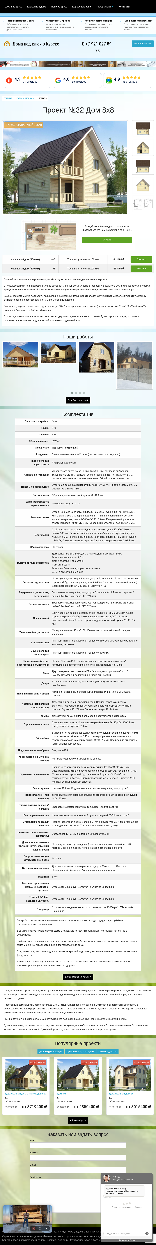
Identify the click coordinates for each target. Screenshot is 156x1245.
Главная (8, 98)
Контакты (124, 6)
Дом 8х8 (61, 1093)
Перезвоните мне (142, 43)
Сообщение (35, 1177)
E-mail (33, 1165)
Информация (103, 6)
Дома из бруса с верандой (50, 1052)
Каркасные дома (36, 6)
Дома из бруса (13, 6)
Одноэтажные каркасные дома (80, 1052)
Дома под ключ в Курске (35, 44)
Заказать (141, 259)
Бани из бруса (59, 6)
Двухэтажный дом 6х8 (122, 1093)
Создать (107, 239)
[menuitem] (14, 7)
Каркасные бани (81, 6)
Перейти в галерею (77, 400)
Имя (32, 1140)
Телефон (34, 1152)
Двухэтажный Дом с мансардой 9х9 (25, 1093)
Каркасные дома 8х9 (107, 1052)
